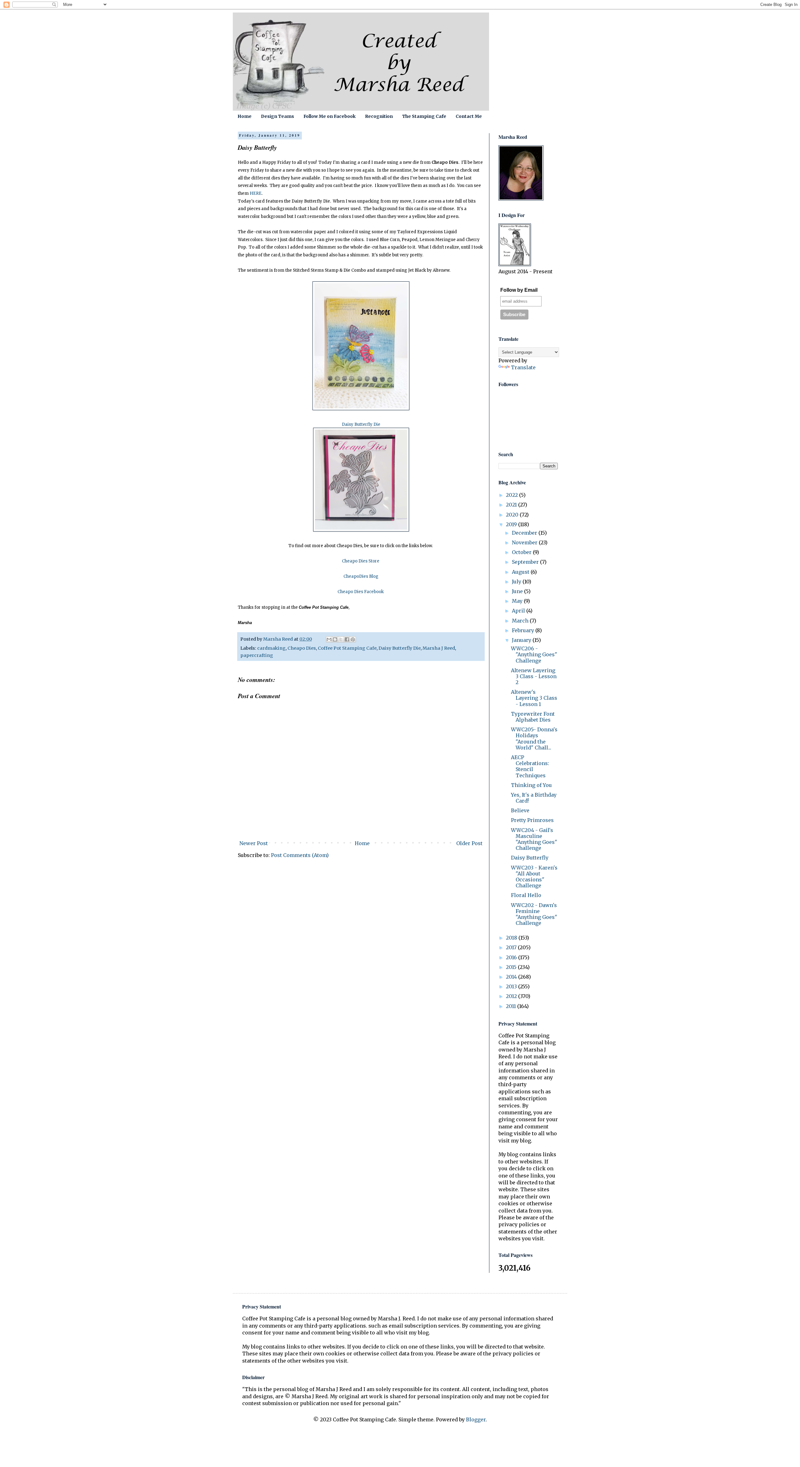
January (522, 640)
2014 (512, 977)
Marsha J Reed (438, 648)
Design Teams (277, 116)
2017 (512, 947)
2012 (512, 996)
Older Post (469, 843)
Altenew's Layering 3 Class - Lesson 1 (534, 698)
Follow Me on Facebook (329, 116)
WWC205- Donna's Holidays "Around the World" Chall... (534, 738)
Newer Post (253, 843)
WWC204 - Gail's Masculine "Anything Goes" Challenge (534, 839)
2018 (512, 938)
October (522, 552)
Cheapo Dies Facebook (361, 591)
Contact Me (469, 116)
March (521, 621)
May (518, 601)
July (517, 581)
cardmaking (271, 648)
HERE (256, 193)
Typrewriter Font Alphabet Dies (533, 717)
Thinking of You (531, 785)
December (525, 533)
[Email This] (329, 639)
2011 (511, 1006)
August (521, 572)
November (525, 542)
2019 (512, 524)
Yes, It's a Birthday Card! (534, 798)
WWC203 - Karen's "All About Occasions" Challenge (534, 877)
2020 (513, 515)
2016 (512, 957)
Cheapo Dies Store (360, 561)
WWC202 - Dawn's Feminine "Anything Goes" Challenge (534, 914)
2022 (512, 495)
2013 (512, 986)
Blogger (476, 1419)
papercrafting (256, 655)
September (526, 562)
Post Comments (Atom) (300, 855)
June (518, 591)
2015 (512, 967)
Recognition (379, 116)
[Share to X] (341, 639)
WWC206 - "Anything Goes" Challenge (534, 654)
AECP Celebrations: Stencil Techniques (530, 766)
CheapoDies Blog (360, 576)
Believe (520, 810)
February (523, 630)
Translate (523, 367)
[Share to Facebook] (347, 639)
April (519, 610)
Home (245, 116)
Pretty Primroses (532, 820)
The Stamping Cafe (424, 116)
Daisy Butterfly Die (399, 648)
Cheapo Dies (302, 648)
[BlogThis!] (335, 639)
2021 (512, 505)
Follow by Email (519, 290)
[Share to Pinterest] (353, 639)
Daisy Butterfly (529, 857)
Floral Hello (526, 895)
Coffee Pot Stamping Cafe (347, 648)
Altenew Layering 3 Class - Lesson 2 (534, 676)
